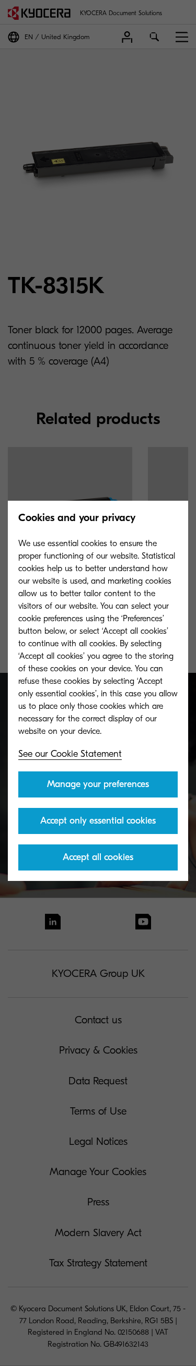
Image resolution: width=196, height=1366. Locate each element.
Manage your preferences (98, 784)
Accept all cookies (98, 857)
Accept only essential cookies (98, 820)
